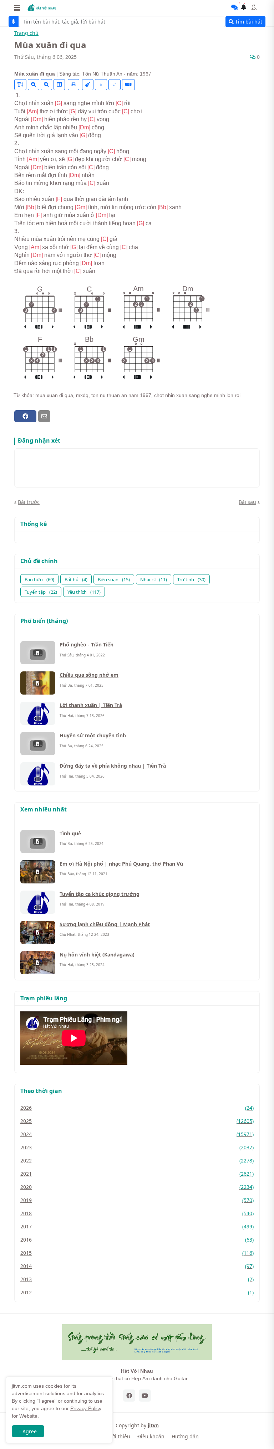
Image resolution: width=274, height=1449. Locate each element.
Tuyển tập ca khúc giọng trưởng (99, 894)
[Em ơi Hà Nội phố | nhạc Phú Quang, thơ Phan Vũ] (37, 871)
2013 (137, 1279)
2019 (137, 1200)
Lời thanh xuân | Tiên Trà (91, 705)
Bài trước (29, 502)
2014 (137, 1266)
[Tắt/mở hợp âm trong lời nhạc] (87, 84)
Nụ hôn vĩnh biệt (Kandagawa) (97, 954)
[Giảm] (33, 84)
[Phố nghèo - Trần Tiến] (37, 652)
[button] (17, 7)
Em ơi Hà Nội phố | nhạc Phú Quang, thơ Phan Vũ (121, 863)
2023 (137, 1147)
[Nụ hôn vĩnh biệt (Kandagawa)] (37, 962)
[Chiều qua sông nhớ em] (37, 683)
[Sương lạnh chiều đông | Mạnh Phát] (37, 932)
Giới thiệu (118, 1436)
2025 (137, 1121)
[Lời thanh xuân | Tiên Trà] (37, 713)
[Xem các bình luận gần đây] (234, 7)
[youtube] (145, 1395)
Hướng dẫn (185, 1436)
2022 (137, 1160)
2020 (137, 1187)
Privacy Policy (85, 1408)
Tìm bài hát (248, 21)
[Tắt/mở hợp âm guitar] (128, 84)
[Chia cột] (59, 84)
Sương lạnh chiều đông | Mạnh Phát (105, 924)
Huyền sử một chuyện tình (93, 735)
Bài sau (247, 502)
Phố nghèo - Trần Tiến (86, 644)
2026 (137, 1107)
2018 (137, 1213)
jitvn (153, 1425)
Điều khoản (150, 1436)
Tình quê (70, 833)
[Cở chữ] (20, 84)
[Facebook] (25, 416)
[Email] (44, 416)
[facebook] (129, 1395)
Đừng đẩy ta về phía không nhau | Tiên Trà (113, 765)
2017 (137, 1226)
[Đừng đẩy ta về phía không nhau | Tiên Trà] (37, 773)
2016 (137, 1239)
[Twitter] (56, 416)
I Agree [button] (28, 1431)
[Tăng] (46, 84)
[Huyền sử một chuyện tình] (37, 743)
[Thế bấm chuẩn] (39, 327)
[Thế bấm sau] (53, 327)
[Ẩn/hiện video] (73, 84)
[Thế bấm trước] (25, 327)
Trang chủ (26, 33)
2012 (137, 1292)
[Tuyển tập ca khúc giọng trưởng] (37, 902)
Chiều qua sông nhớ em (89, 674)
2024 (137, 1134)
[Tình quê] (37, 841)
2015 (137, 1252)
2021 (137, 1173)
